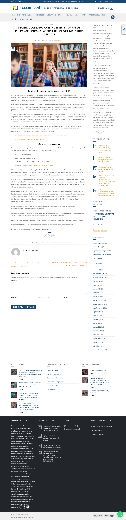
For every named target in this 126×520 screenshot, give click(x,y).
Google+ (50, 165)
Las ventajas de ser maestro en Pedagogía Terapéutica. (105, 169)
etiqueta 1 (97, 230)
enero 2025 (97, 270)
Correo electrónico (44, 297)
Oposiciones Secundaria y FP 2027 (44, 15)
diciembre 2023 (98, 300)
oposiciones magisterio (101, 251)
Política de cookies (97, 434)
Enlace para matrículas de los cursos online (29, 139)
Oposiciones (49, 24)
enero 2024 (97, 296)
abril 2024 (96, 293)
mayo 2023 (97, 323)
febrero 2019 (97, 338)
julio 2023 (96, 315)
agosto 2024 (97, 281)
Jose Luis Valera (59, 40)
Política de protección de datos (101, 426)
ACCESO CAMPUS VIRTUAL (105, 1)
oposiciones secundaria (101, 254)
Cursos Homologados (54, 374)
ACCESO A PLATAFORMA (20, 514)
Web (65, 297)
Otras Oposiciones (53, 385)
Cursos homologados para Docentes (72, 15)
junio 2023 (97, 319)
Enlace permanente (68, 243)
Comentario (15, 280)
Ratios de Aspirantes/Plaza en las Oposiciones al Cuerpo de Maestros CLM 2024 (106, 192)
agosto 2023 (97, 312)
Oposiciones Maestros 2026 (21, 15)
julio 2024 (96, 285)
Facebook (36, 165)
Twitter (43, 165)
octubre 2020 (98, 334)
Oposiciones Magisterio (55, 382)
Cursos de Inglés (52, 370)
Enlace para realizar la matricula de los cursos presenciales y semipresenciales (41, 136)
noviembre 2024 (99, 273)
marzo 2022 (97, 331)
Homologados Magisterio (72, 429)
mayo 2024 (97, 289)
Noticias (74, 8)
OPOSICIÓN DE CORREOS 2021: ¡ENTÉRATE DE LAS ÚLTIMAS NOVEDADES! (103, 215)
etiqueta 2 (104, 230)
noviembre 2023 (99, 304)
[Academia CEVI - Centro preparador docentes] (26, 8)
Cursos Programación (96, 15)
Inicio (46, 8)
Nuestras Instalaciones (60, 8)
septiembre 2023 (99, 308)
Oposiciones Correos (54, 378)
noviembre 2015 (99, 350)
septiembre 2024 (99, 277)
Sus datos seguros (97, 430)
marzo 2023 (97, 327)
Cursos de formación (100, 243)
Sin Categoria (97, 258)
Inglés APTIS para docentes (22, 19)
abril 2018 (96, 346)
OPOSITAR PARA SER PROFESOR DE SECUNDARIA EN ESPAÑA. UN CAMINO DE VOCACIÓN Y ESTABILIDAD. (106, 180)
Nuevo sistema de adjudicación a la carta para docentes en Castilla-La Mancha (105, 160)
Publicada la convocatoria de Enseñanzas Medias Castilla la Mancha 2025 (105, 149)
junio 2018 (97, 342)
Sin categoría (51, 389)
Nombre (14, 297)
